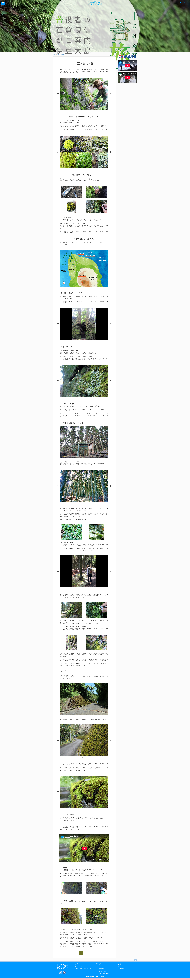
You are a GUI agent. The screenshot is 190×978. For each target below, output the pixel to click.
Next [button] (110, 93)
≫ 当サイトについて (123, 966)
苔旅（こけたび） (61, 54)
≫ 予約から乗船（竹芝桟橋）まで (83, 968)
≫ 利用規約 (121, 968)
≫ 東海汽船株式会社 (101, 971)
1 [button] (82, 111)
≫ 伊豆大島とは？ (79, 966)
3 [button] (88, 111)
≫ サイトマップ (122, 971)
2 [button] (85, 111)
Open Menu (3, 3)
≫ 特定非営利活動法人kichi (102, 973)
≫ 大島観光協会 (100, 968)
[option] (84, 94)
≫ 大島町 (98, 966)
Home (54, 54)
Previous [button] (58, 93)
